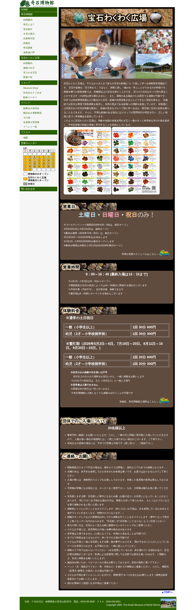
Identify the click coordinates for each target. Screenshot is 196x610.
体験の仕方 (29, 68)
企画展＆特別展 (31, 122)
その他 (26, 117)
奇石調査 (27, 47)
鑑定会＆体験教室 (32, 113)
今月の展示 (29, 34)
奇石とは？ (29, 24)
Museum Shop (30, 88)
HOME (24, 9)
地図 (25, 137)
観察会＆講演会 (31, 108)
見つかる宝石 (30, 72)
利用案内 (27, 20)
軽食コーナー (30, 97)
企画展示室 (29, 38)
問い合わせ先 (28, 189)
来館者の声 (29, 52)
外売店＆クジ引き (32, 93)
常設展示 (27, 29)
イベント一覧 (30, 127)
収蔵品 (26, 43)
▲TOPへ (167, 592)
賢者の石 (27, 77)
